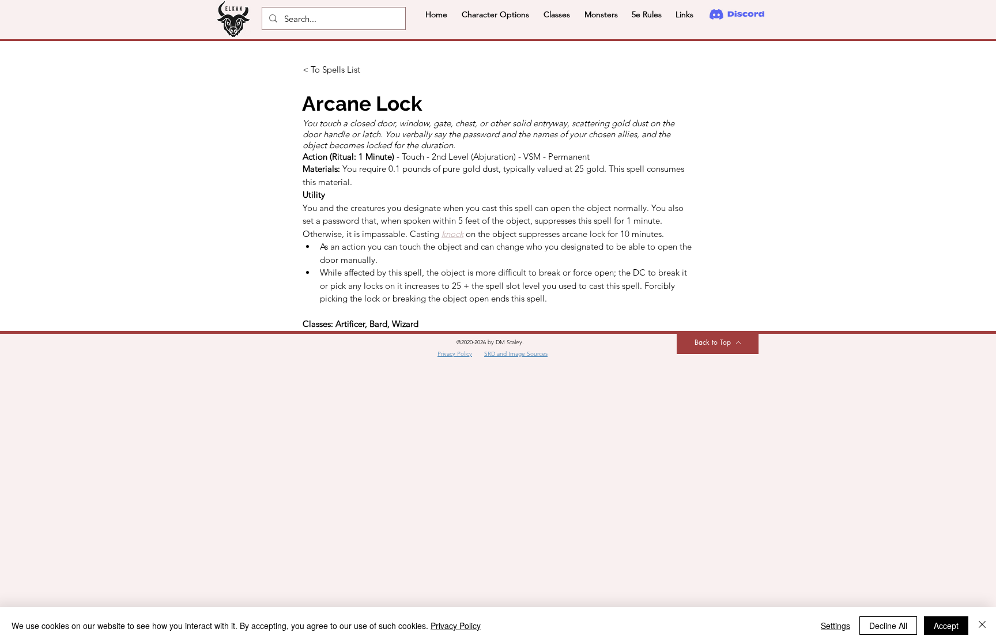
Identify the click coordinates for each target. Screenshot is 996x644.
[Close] (982, 625)
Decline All (888, 625)
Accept (946, 625)
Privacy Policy (456, 625)
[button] (495, 14)
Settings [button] (835, 625)
